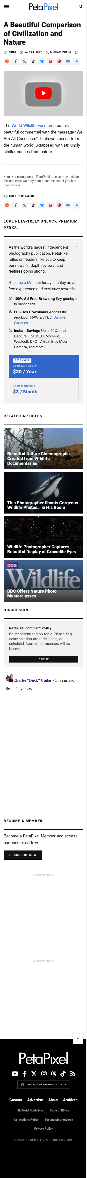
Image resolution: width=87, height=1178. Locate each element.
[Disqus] (43, 732)
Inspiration (26, 196)
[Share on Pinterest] (59, 61)
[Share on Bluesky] (41, 61)
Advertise (35, 1100)
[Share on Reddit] (7, 61)
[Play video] (43, 93)
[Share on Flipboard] (50, 61)
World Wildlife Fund (29, 125)
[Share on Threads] (33, 61)
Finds (12, 52)
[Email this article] (68, 61)
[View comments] (79, 52)
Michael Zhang (60, 52)
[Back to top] (78, 1038)
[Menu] (6, 6)
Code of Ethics (59, 1110)
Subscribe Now (22, 855)
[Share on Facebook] (15, 61)
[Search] (80, 6)
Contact (15, 1100)
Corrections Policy (26, 1119)
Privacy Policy (43, 1128)
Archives (70, 1100)
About (53, 1100)
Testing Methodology (59, 1119)
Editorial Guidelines (31, 1110)
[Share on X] (24, 61)
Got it (44, 659)
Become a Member (25, 282)
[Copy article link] (76, 61)
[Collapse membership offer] (77, 247)
